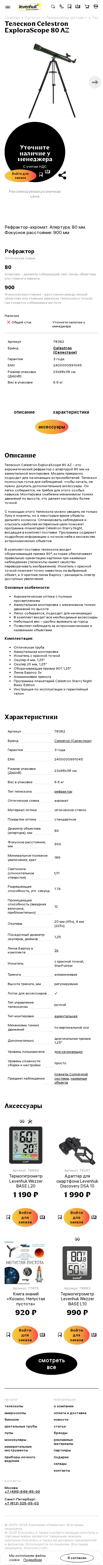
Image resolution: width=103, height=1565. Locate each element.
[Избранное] (70, 7)
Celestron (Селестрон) (65, 350)
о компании (64, 1406)
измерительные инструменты (18, 1448)
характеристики (71, 412)
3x (56, 950)
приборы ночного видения (20, 1459)
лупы (9, 1433)
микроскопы (15, 1413)
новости (61, 1420)
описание (24, 412)
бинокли (12, 1420)
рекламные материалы (63, 1441)
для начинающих (68, 1051)
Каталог (33, 17)
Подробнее (32, 1560)
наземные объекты (70, 1080)
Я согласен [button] (77, 1558)
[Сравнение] (78, 7)
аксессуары (51, 427)
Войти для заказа (20, 175)
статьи (60, 1426)
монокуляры (15, 1440)
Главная (12, 17)
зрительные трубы (21, 1426)
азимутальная (66, 1016)
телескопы (14, 1406)
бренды (61, 1433)
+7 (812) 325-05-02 (22, 1503)
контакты (62, 1470)
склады (60, 1464)
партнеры (62, 1450)
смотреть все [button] (51, 1364)
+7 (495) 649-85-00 (22, 1491)
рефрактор (63, 791)
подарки (61, 1457)
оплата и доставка (70, 1413)
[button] (61, 7)
